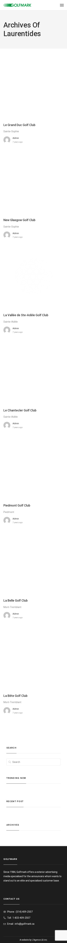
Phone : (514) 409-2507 (20, 911)
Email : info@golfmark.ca (20, 923)
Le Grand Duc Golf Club (19, 125)
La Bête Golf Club (15, 696)
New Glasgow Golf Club (19, 220)
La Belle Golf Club (15, 600)
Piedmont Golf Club (16, 505)
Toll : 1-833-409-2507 (18, 917)
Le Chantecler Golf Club (19, 410)
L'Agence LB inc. (40, 940)
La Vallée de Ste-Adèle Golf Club (25, 315)
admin (16, 138)
